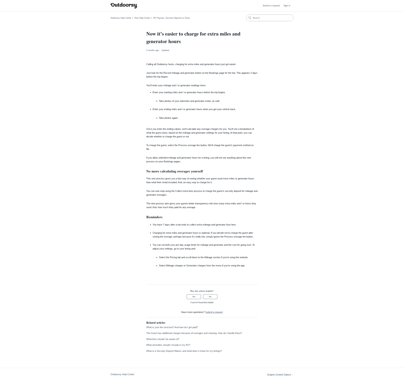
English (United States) (279, 374)
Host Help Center (142, 18)
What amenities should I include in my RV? (168, 345)
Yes (193, 297)
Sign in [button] (287, 5)
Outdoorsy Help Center (120, 18)
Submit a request (271, 5)
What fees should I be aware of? (162, 339)
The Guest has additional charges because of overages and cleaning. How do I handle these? (194, 333)
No (210, 297)
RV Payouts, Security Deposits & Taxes (171, 18)
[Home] (123, 6)
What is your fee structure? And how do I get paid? (172, 327)
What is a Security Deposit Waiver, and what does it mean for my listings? (184, 351)
